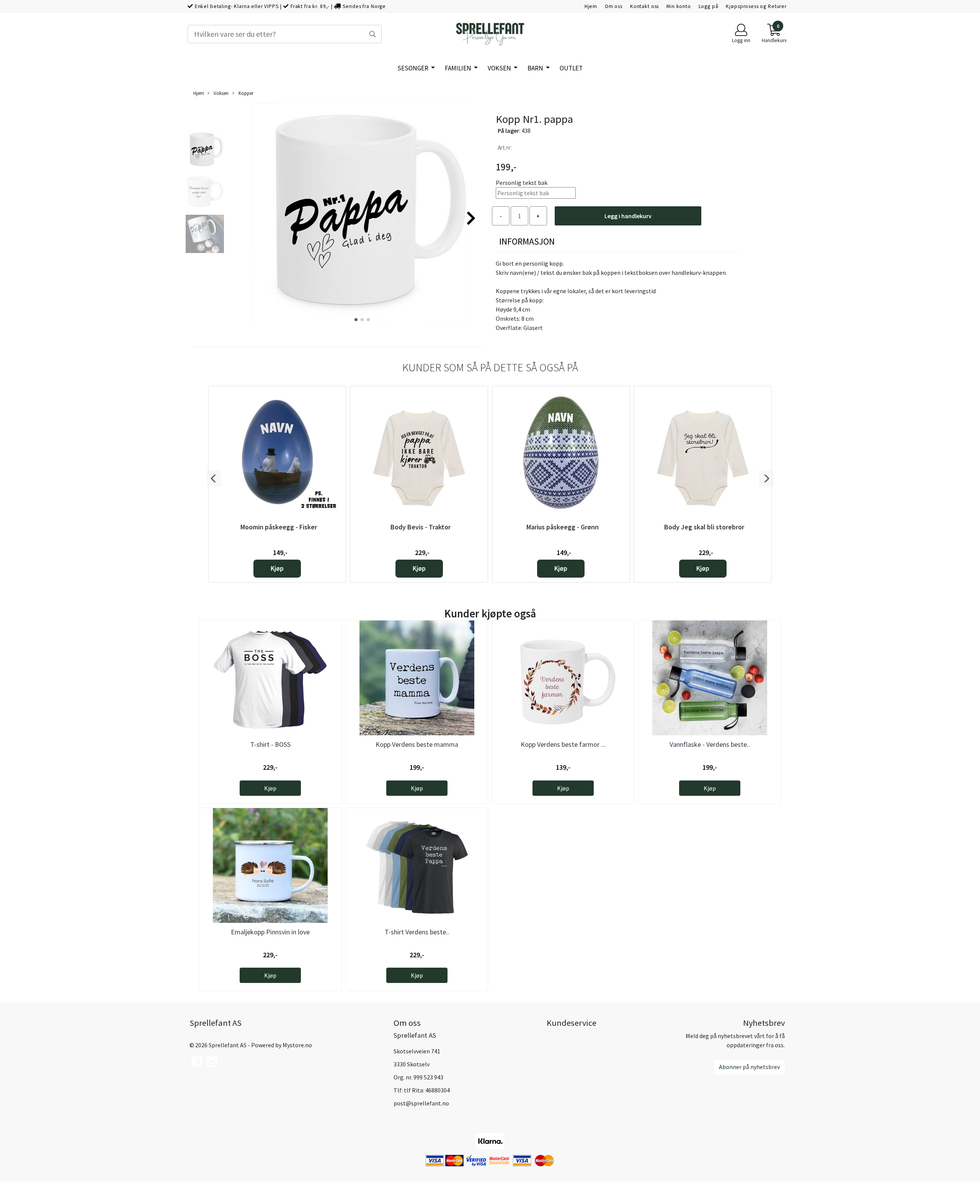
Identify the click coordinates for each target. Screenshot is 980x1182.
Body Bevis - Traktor (420, 526)
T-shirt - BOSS (270, 744)
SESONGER (413, 68)
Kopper (245, 93)
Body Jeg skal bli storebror (704, 526)
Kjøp (277, 568)
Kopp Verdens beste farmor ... (563, 744)
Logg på (709, 6)
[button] (356, 319)
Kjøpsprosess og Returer (756, 6)
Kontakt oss (644, 6)
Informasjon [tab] (527, 241)
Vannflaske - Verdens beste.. (710, 744)
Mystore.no (297, 1045)
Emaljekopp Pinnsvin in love (270, 931)
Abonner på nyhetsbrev (749, 1067)
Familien (458, 68)
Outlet (571, 68)
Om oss (613, 6)
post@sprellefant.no (421, 1103)
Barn (536, 68)
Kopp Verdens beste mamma (417, 744)
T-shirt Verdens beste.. (417, 931)
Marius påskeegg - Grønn (562, 526)
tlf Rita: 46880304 (427, 1090)
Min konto (678, 6)
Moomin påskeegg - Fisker (278, 526)
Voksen (500, 68)
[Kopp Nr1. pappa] (362, 215)
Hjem (591, 6)
